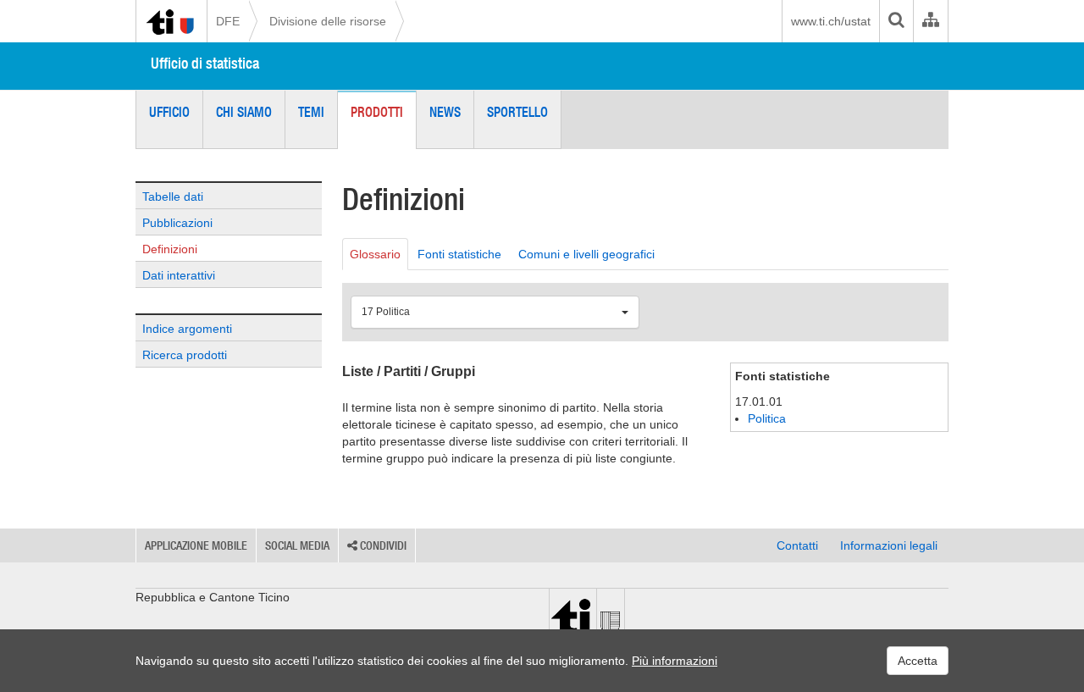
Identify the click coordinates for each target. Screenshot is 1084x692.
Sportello (517, 111)
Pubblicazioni (177, 223)
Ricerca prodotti (184, 355)
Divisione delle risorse (327, 21)
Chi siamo (244, 111)
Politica (767, 418)
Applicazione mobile (196, 545)
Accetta (917, 660)
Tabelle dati (172, 196)
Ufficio (169, 111)
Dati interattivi (178, 275)
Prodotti (377, 111)
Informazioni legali (888, 545)
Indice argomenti (187, 328)
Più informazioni (674, 660)
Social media (297, 545)
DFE (228, 21)
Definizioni (169, 249)
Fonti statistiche (459, 254)
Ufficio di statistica (205, 63)
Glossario (375, 254)
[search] (896, 21)
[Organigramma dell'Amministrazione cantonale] (930, 21)
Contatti (797, 545)
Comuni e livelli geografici (586, 254)
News (445, 111)
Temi (311, 111)
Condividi (381, 545)
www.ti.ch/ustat (831, 21)
